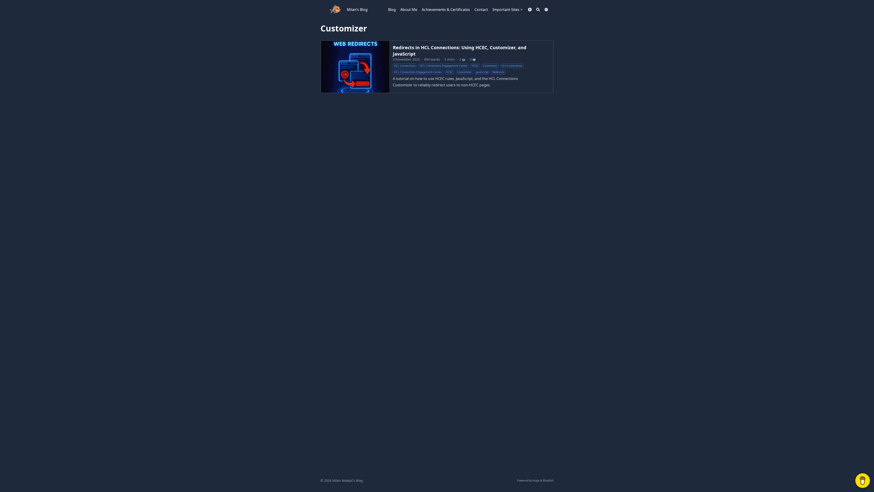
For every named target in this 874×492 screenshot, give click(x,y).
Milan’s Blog (357, 9)
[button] (530, 9)
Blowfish (548, 480)
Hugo (536, 480)
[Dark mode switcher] (546, 9)
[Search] (538, 9)
